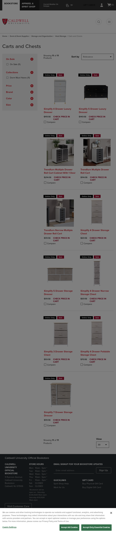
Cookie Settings (9, 527)
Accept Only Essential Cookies (96, 527)
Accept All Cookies (69, 527)
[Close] (111, 513)
